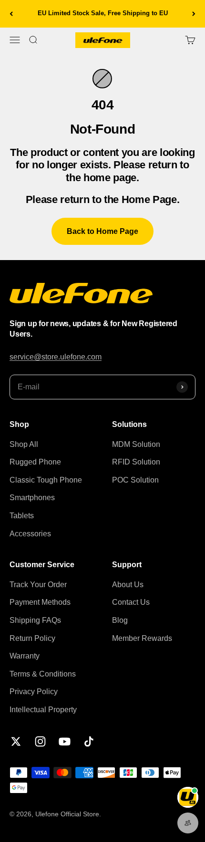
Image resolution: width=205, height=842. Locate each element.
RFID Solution (136, 462)
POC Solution (135, 480)
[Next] (193, 14)
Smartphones (32, 498)
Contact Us (131, 602)
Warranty (25, 656)
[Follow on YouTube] (64, 741)
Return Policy (32, 638)
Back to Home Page (102, 231)
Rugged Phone (35, 462)
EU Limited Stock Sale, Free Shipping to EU (103, 13)
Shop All (24, 444)
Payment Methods (40, 602)
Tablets (22, 516)
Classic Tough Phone (46, 480)
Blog (120, 620)
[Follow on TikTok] (88, 741)
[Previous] (11, 14)
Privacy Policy (34, 691)
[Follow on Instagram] (40, 741)
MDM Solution (136, 444)
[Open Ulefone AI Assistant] (187, 797)
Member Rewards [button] (142, 638)
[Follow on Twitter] (16, 741)
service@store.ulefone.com (56, 357)
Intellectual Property (43, 710)
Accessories (30, 534)
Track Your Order (38, 585)
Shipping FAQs (35, 620)
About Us (128, 585)
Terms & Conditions (43, 674)
